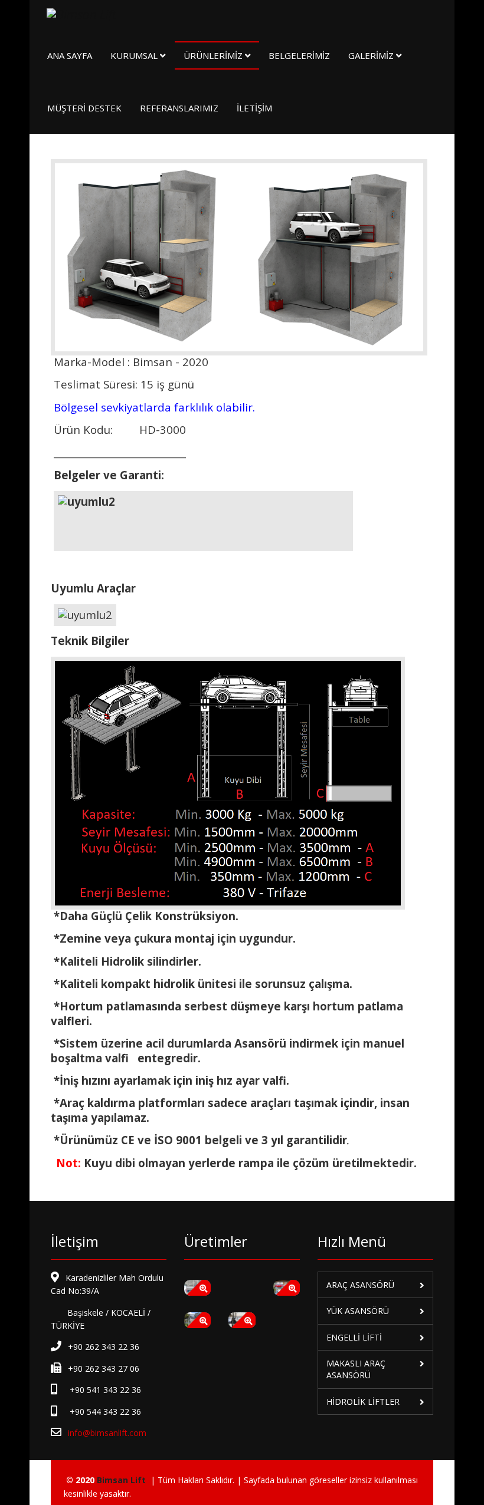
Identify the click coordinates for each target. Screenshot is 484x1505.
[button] (198, 1283)
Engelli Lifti (354, 1337)
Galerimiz (371, 55)
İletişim (254, 108)
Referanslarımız (179, 108)
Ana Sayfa (69, 55)
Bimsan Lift (121, 1480)
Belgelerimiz (299, 55)
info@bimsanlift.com (107, 1432)
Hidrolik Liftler (363, 1401)
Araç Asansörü (360, 1284)
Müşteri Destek (84, 108)
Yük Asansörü (357, 1310)
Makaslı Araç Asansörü (355, 1369)
